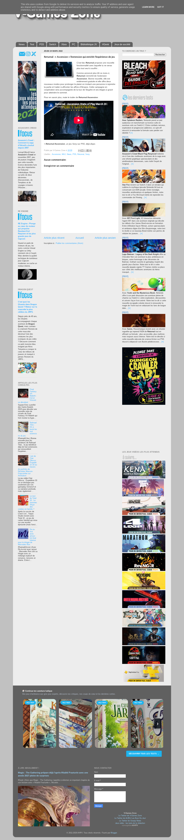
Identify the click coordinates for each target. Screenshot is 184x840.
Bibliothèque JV (89, 44)
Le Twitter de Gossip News (130, 820)
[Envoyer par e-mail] (79, 150)
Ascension (56, 154)
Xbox (64, 44)
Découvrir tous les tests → (144, 754)
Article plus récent (54, 237)
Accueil (79, 237)
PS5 (41, 44)
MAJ (64, 154)
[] (131, 133)
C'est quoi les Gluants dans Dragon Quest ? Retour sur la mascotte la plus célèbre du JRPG (27, 307)
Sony (87, 154)
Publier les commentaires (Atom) (69, 243)
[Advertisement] (85, 30)
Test (32, 44)
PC (73, 44)
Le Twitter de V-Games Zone (130, 815)
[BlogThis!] (82, 150)
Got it (160, 7)
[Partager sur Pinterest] (90, 150)
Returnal (80, 154)
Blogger (114, 833)
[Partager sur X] (85, 150)
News (22, 44)
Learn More (148, 7)
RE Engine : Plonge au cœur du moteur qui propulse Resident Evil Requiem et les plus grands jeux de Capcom (27, 231)
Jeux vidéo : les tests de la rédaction (130, 823)
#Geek (105, 44)
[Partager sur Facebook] (87, 150)
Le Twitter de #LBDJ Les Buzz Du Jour (130, 818)
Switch (52, 44)
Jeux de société (122, 44)
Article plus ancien (105, 237)
